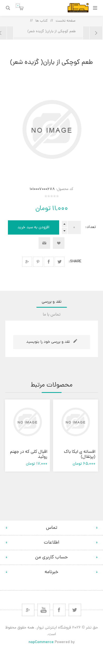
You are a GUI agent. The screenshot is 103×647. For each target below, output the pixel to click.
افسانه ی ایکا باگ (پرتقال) (79, 454)
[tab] (51, 302)
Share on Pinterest (38, 262)
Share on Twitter (59, 262)
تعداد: (90, 227)
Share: (75, 262)
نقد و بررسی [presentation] (52, 302)
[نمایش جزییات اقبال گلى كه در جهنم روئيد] (27, 421)
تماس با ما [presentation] (51, 315)
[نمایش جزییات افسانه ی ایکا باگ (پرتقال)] (75, 421)
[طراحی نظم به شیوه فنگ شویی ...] (93, 33)
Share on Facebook (49, 262)
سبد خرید (17, 5)
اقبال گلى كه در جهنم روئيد (28, 454)
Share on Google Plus (27, 262)
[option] (76, 435)
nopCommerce (41, 642)
